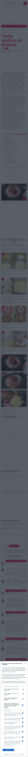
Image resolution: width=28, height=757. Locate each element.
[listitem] (14, 686)
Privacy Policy (21, 754)
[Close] (25, 663)
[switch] (23, 689)
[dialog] (14, 709)
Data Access (14, 754)
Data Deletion (6, 754)
